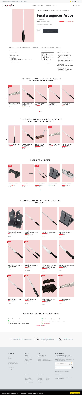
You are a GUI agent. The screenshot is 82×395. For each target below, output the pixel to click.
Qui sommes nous (11, 356)
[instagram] (11, 369)
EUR (78, 1)
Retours (39, 358)
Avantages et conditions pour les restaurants (63, 377)
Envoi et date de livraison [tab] (47, 47)
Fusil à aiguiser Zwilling (26, 183)
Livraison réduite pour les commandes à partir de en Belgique (14, 1)
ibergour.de (40, 382)
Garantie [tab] (58, 47)
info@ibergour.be (11, 367)
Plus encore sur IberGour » (41, 325)
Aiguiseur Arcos (53, 183)
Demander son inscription (59, 378)
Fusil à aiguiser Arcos (14, 144)
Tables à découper (28, 361)
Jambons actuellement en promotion (62, 371)
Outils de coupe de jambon (45, 10)
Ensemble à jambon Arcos (40, 183)
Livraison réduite (18, 338)
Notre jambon (27, 377)
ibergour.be (40, 378)
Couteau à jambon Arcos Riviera (40, 104)
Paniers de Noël (28, 363)
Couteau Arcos (52, 104)
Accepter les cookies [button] (75, 393)
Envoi (45, 318)
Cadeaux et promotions (29, 380)
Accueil (38, 10)
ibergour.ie (48, 379)
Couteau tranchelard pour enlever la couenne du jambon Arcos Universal (49, 266)
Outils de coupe (50, 5)
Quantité (39, 29)
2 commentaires (70, 21)
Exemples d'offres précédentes (60, 370)
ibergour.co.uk (40, 379)
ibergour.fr (48, 378)
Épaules (26, 356)
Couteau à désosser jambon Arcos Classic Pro (15, 266)
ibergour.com (40, 380)
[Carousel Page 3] (41, 111)
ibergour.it (47, 380)
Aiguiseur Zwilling (13, 183)
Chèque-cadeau (28, 378)
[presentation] (6, 99)
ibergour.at (40, 377)
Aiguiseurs (27, 360)
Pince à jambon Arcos (14, 103)
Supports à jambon (28, 358)
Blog (8, 357)
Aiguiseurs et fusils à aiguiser (56, 10)
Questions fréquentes (42, 355)
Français (73, 1)
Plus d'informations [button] (40, 393)
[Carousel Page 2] (40, 111)
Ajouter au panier (51, 31)
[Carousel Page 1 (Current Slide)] (39, 111)
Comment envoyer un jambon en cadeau (45, 360)
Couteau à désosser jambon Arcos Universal (27, 104)
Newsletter (10, 358)
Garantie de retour (47, 323)
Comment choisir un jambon (43, 359)
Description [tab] (11, 47)
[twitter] (8, 369)
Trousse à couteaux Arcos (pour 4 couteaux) (49, 300)
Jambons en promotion (29, 379)
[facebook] (10, 369)
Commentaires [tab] (35, 47)
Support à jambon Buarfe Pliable (40, 145)
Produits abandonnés (29, 382)
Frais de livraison (41, 356)
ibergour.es (48, 377)
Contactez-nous (67, 338)
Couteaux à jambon (28, 359)
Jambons (26, 355)
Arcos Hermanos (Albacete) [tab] (23, 47)
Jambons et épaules (36, 5)
